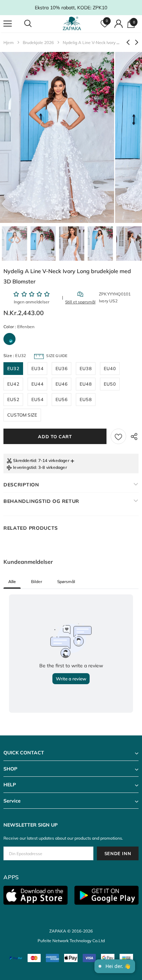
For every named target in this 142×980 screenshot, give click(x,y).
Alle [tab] (12, 581)
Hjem (8, 42)
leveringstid (24, 467)
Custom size (22, 415)
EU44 (37, 384)
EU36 (61, 368)
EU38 (86, 368)
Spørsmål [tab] (66, 581)
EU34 (37, 368)
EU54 (37, 399)
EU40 (110, 368)
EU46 (61, 384)
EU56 (61, 399)
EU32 (13, 368)
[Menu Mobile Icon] (7, 24)
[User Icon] (118, 24)
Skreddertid (24, 460)
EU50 (110, 384)
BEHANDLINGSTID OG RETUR (41, 501)
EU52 (13, 399)
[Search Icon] (34, 24)
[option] (57, 137)
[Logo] (72, 24)
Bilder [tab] (36, 581)
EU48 (86, 384)
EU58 (86, 399)
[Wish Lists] (118, 436)
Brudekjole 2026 (38, 42)
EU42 (13, 384)
